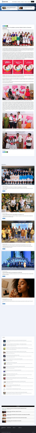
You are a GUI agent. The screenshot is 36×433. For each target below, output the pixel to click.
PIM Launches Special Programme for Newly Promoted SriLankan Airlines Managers (16, 392)
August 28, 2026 (5, 213)
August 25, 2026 (5, 271)
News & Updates (14, 1)
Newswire (32, 1)
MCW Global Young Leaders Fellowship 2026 (11, 362)
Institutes (22, 1)
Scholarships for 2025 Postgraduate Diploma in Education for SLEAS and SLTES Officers (17, 347)
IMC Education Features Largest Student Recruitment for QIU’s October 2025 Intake (16, 377)
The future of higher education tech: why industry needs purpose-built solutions (16, 340)
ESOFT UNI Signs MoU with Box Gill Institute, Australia (12, 355)
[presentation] (1, 8)
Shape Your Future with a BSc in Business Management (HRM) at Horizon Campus (16, 351)
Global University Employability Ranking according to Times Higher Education (16, 381)
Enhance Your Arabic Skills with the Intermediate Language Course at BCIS (15, 366)
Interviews (18, 1)
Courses (25, 1)
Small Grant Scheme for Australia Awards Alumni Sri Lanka (13, 388)
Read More (4, 218)
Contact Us (29, 1)
